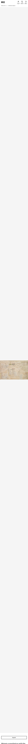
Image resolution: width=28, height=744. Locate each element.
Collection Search (11, 5)
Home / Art (3, 5)
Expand (14, 737)
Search (22, 3)
